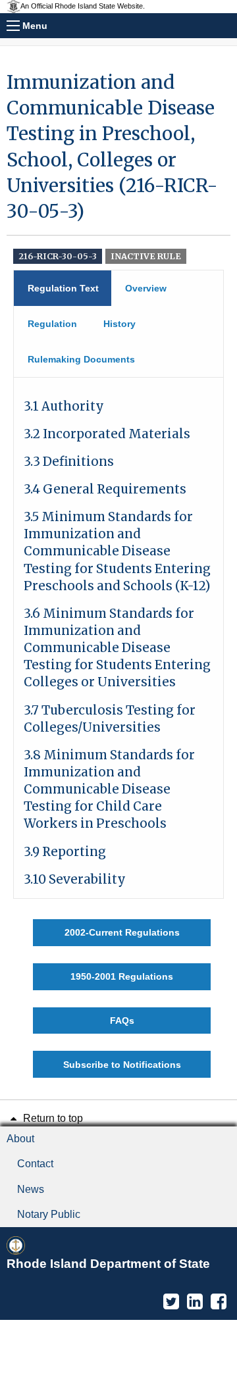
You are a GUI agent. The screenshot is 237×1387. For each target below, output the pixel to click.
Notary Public (48, 1214)
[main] (118, 573)
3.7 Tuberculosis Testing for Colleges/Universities (110, 719)
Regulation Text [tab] (63, 288)
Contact (35, 1163)
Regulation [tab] (52, 323)
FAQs (122, 1020)
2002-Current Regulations (122, 932)
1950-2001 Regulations (121, 976)
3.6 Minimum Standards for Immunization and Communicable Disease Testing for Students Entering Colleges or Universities (117, 648)
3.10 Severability (75, 879)
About (20, 1138)
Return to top (51, 1118)
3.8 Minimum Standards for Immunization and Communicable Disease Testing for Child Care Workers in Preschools (109, 789)
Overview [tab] (146, 288)
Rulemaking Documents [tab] (81, 359)
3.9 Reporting (65, 851)
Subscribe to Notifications (122, 1064)
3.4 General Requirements (105, 489)
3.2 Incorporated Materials (107, 433)
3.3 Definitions (69, 461)
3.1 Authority (64, 406)
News (30, 1189)
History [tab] (119, 323)
